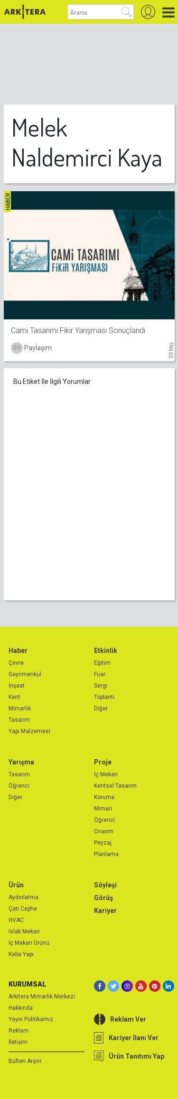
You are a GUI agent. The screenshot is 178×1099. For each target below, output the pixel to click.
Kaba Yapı (21, 954)
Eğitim (102, 663)
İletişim (18, 1042)
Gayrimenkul (25, 674)
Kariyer (105, 910)
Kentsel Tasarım (115, 785)
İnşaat (17, 685)
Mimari (103, 808)
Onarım (103, 831)
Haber (18, 650)
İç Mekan (106, 774)
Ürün (16, 885)
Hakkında (21, 1008)
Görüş (103, 898)
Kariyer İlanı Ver (134, 1038)
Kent (14, 697)
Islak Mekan (24, 931)
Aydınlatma (23, 897)
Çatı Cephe (23, 908)
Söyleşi (105, 885)
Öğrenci (19, 785)
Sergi (100, 685)
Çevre (16, 663)
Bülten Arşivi (25, 1061)
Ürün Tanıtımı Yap (136, 1056)
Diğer (101, 708)
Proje (103, 762)
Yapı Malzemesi (29, 731)
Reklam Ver (128, 1019)
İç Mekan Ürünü (29, 943)
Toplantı (104, 697)
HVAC (16, 920)
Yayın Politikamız (31, 1019)
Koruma (104, 797)
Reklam (18, 1030)
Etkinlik (105, 650)
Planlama (106, 854)
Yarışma (21, 762)
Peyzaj (103, 842)
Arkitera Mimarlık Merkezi (42, 996)
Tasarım (19, 720)
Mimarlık (20, 708)
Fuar (99, 674)
